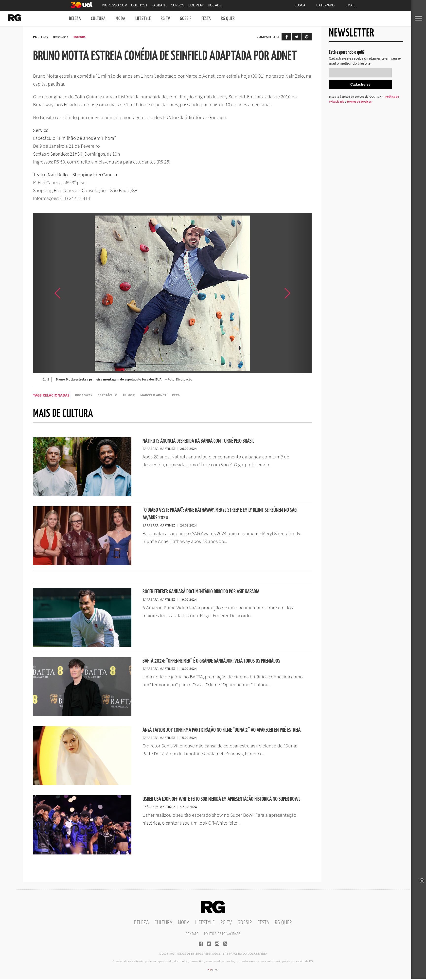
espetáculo (108, 395)
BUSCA (299, 5)
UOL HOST (139, 5)
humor (129, 395)
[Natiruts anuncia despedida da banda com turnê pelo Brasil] (82, 494)
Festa (206, 18)
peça (176, 395)
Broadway (83, 395)
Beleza (75, 18)
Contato (192, 934)
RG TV (165, 18)
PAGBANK (159, 5)
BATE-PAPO (325, 5)
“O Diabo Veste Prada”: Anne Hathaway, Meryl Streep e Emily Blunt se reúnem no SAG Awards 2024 (219, 514)
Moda (120, 18)
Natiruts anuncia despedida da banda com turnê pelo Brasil (198, 441)
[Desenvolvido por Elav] (213, 971)
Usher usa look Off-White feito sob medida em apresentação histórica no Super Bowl (221, 799)
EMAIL (350, 5)
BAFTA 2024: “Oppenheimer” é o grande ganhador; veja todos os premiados (211, 661)
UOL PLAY (196, 5)
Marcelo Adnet (153, 395)
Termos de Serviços (359, 101)
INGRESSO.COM (114, 5)
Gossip (186, 18)
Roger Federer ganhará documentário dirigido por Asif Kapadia (200, 592)
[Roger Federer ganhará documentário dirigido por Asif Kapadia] (82, 645)
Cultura (98, 18)
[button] (299, 293)
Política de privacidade (222, 934)
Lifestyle (143, 18)
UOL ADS (215, 5)
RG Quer (228, 18)
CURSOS (177, 5)
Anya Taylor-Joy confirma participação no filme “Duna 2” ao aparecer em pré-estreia (221, 730)
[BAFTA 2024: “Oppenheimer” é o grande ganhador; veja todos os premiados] (82, 714)
